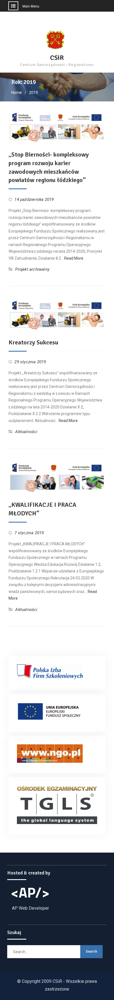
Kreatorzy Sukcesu (33, 342)
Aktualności (26, 431)
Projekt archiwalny (32, 269)
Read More (73, 258)
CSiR (57, 57)
